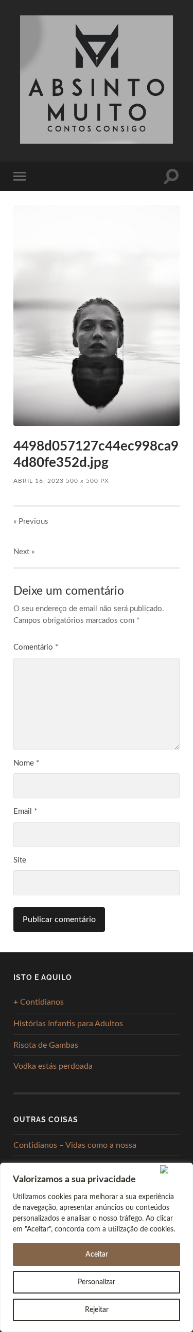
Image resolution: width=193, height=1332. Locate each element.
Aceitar (96, 1254)
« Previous (30, 521)
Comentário (35, 647)
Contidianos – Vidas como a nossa (74, 1145)
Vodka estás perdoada (53, 1066)
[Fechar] (174, 1169)
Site (19, 860)
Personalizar (96, 1282)
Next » (23, 552)
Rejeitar (97, 1310)
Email (25, 811)
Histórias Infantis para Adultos (68, 1024)
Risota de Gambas (45, 1045)
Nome (26, 763)
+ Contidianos (38, 1002)
